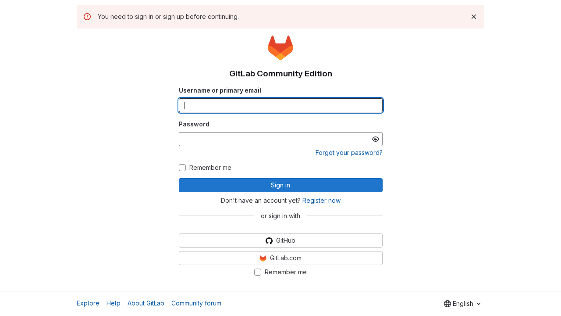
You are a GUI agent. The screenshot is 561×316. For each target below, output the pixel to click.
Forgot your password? (349, 152)
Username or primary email (220, 90)
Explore (88, 303)
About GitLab (146, 303)
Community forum (196, 303)
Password (194, 124)
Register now (321, 200)
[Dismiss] (474, 16)
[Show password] (376, 139)
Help (114, 303)
